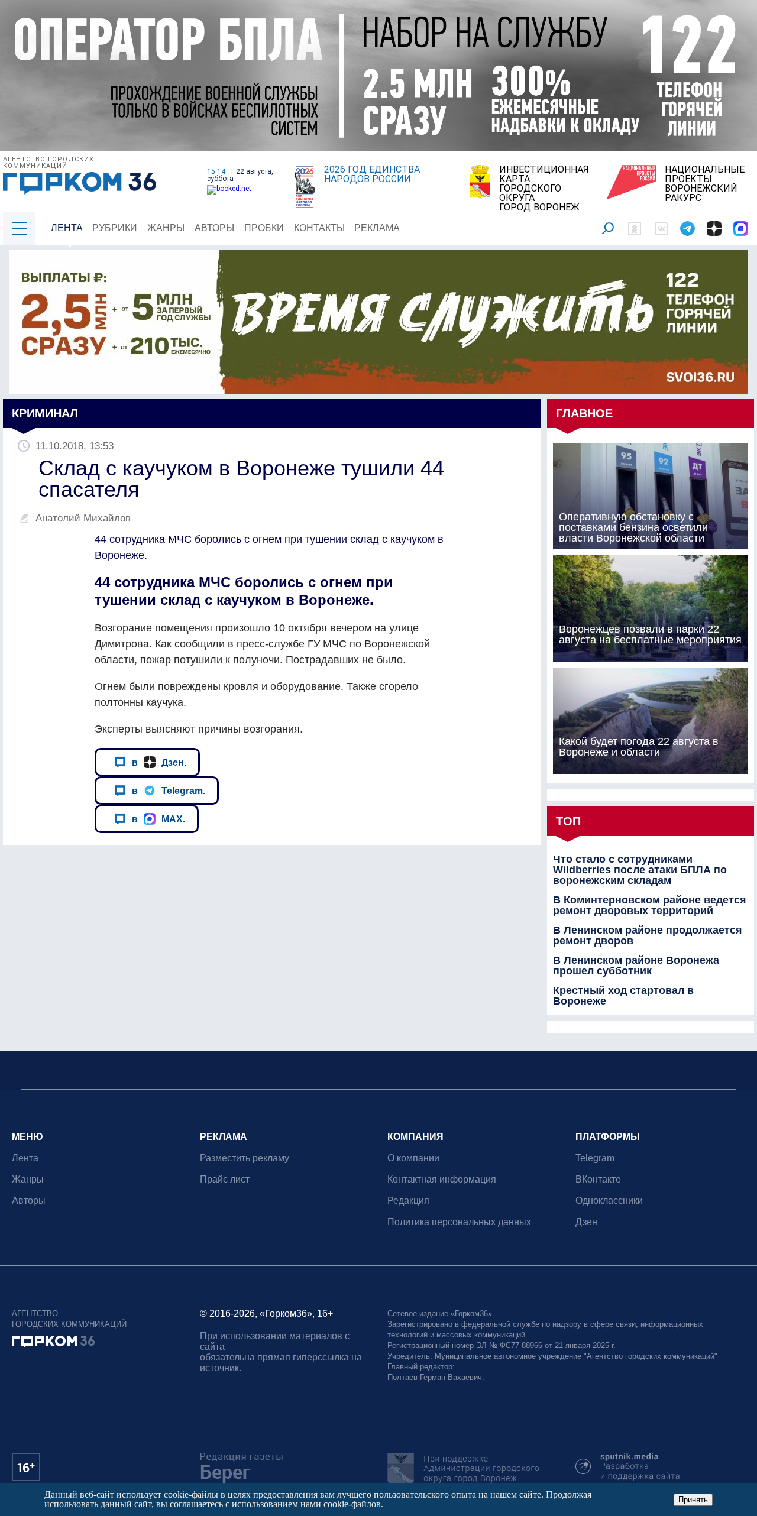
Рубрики (114, 228)
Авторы (214, 228)
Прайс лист (225, 1179)
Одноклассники (609, 1201)
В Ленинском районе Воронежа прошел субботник (636, 965)
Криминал (45, 413)
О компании (413, 1158)
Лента (67, 228)
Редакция (408, 1201)
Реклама (377, 228)
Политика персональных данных (459, 1222)
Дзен (586, 1222)
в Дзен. (159, 762)
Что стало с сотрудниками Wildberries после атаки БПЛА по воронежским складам (640, 870)
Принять (693, 1499)
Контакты (319, 228)
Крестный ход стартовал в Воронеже (623, 995)
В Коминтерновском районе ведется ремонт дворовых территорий (649, 905)
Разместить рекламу (244, 1158)
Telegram (594, 1158)
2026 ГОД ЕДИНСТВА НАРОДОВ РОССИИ (372, 174)
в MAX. (158, 819)
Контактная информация (441, 1179)
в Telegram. (168, 790)
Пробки (264, 228)
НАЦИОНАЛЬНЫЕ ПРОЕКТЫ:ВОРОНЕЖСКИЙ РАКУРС (705, 184)
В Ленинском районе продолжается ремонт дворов (647, 935)
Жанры (166, 228)
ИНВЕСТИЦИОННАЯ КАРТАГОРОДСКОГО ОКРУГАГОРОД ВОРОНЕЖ (544, 188)
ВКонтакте (598, 1179)
